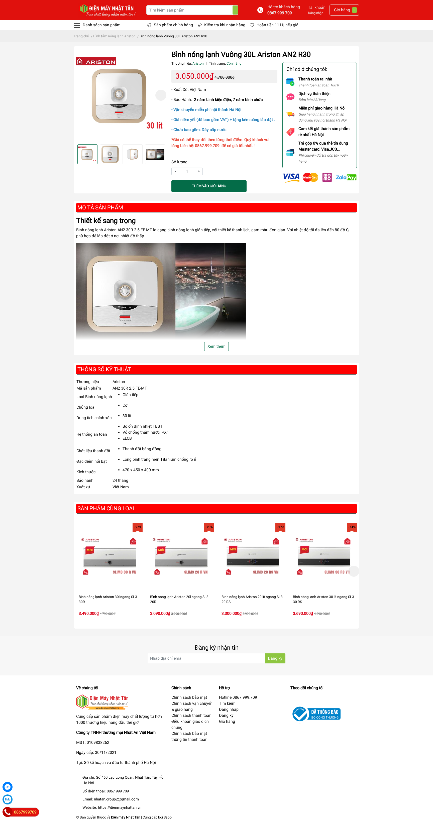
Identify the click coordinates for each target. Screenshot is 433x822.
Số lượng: (179, 162)
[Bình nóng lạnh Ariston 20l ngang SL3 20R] (181, 556)
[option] (121, 95)
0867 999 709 (279, 13)
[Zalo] (8, 799)
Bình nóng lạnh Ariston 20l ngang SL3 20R (179, 599)
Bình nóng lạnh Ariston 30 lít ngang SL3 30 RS (323, 599)
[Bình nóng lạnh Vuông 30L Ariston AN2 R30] (121, 95)
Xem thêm (216, 346)
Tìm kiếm (227, 703)
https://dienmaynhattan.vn (119, 807)
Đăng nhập (315, 13)
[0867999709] (8, 812)
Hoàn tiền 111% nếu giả (277, 25)
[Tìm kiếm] (235, 10)
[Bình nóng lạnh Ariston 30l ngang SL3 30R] (109, 556)
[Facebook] (8, 787)
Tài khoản (317, 7)
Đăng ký (275, 658)
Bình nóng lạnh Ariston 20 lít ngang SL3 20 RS (252, 599)
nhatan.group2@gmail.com (116, 799)
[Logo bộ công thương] (315, 713)
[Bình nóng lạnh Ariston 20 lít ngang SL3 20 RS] (252, 556)
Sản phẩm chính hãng (173, 25)
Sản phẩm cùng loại (105, 508)
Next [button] (160, 95)
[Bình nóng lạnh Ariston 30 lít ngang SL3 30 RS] (323, 556)
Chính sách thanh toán (191, 715)
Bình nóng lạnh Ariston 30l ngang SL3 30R (108, 599)
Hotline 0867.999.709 (238, 697)
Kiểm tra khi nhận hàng (224, 25)
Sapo (168, 817)
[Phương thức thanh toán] (319, 177)
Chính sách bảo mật (189, 697)
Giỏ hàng (227, 721)
